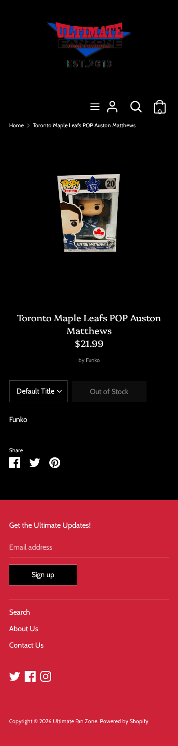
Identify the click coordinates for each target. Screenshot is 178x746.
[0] (160, 103)
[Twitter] (14, 675)
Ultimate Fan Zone (75, 721)
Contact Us (26, 645)
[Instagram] (45, 675)
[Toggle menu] (94, 106)
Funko (93, 360)
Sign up (42, 574)
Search (19, 612)
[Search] (136, 103)
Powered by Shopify (124, 721)
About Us (23, 628)
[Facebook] (30, 675)
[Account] (112, 103)
